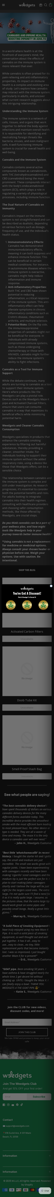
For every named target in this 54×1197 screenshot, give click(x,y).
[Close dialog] (51, 586)
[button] (11, 605)
